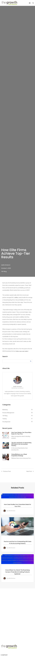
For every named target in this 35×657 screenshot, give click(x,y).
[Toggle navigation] (30, 3)
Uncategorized (6, 421)
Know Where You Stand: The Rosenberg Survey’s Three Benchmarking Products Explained (17, 572)
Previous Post (7, 471)
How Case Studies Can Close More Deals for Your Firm (17, 505)
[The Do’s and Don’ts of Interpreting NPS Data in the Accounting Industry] (5, 445)
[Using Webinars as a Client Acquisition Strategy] (5, 457)
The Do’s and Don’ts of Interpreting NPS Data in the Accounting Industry (17, 542)
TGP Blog (4, 271)
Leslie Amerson (5, 265)
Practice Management (8, 412)
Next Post (29, 471)
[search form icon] (33, 3)
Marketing (5, 409)
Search (5, 356)
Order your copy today (22, 351)
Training (4, 418)
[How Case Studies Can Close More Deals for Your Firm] (5, 435)
